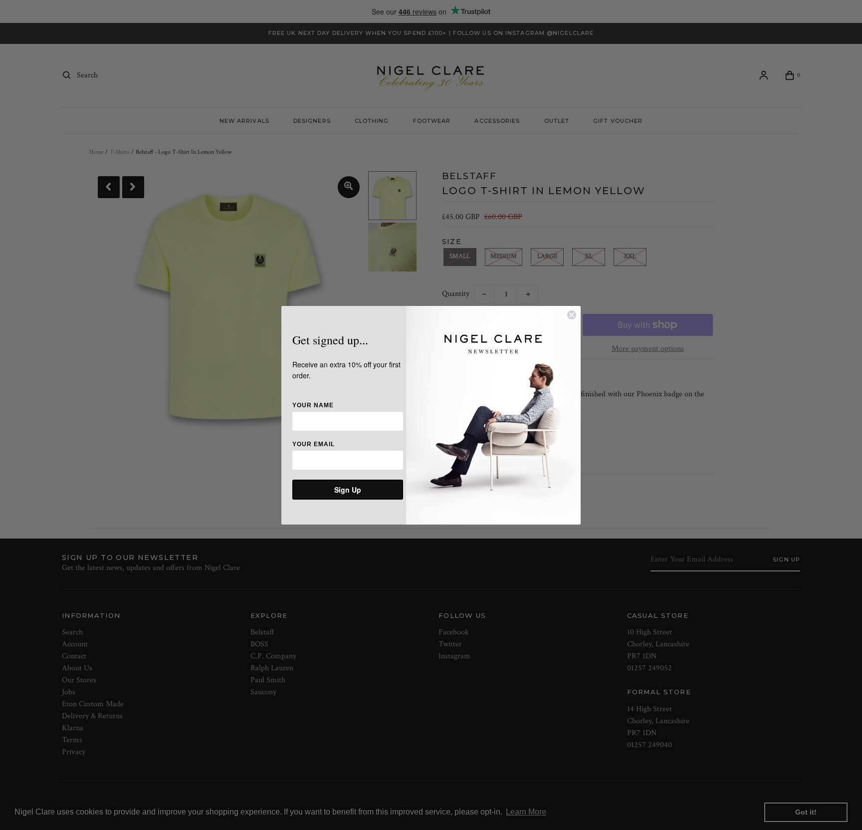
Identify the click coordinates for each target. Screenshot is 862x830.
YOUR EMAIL (313, 444)
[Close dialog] (572, 315)
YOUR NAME (313, 405)
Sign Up (347, 490)
